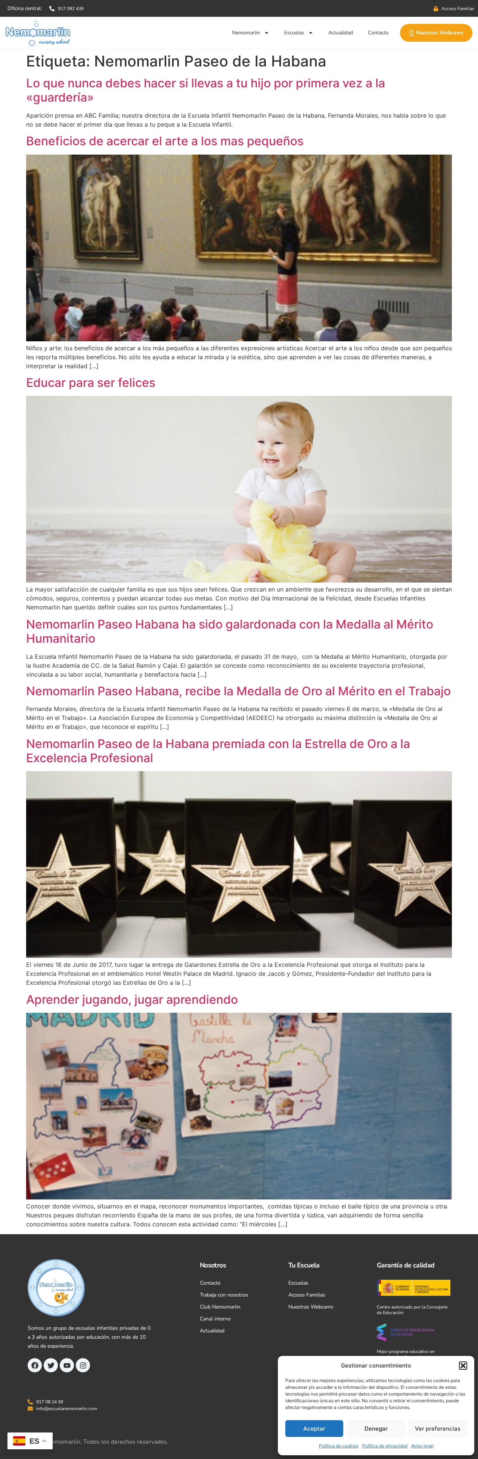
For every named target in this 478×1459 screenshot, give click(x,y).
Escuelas (294, 32)
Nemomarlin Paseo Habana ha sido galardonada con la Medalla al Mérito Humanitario (229, 631)
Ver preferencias (437, 1428)
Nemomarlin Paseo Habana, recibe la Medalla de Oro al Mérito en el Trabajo (238, 691)
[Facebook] (35, 1365)
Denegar (376, 1428)
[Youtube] (67, 1365)
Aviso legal (422, 1446)
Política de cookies (338, 1446)
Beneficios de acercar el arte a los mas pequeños (165, 141)
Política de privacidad (384, 1446)
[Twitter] (51, 1365)
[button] (463, 1365)
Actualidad (340, 32)
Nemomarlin (246, 32)
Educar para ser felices (90, 382)
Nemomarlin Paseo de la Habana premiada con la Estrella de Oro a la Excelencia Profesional (218, 750)
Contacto (378, 32)
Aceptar (314, 1428)
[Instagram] (83, 1365)
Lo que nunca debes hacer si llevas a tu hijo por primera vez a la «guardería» (205, 90)
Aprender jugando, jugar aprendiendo (132, 999)
